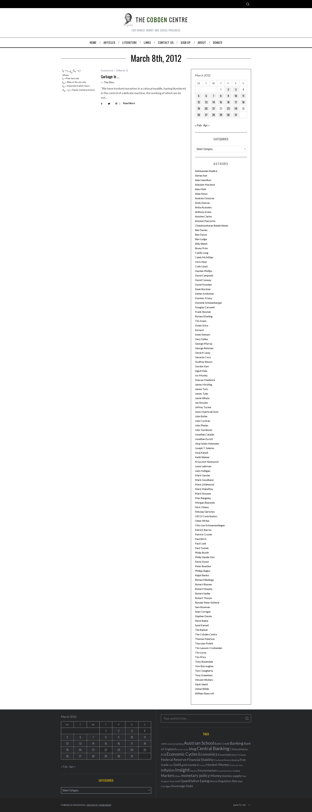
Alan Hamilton (203, 180)
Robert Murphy (203, 588)
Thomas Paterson (205, 638)
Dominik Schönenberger (208, 302)
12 (199, 102)
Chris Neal (201, 261)
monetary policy (195, 775)
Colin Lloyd (201, 266)
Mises (178, 776)
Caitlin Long (201, 252)
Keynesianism (207, 770)
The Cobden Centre (206, 634)
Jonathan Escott (204, 438)
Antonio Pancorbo (205, 220)
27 (206, 115)
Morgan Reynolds (205, 502)
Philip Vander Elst (204, 557)
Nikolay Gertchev (205, 511)
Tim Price (109, 82)
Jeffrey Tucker (203, 407)
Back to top (239, 805)
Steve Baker (201, 620)
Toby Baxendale (204, 661)
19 (199, 108)
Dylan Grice (201, 325)
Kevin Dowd (202, 561)
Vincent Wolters (204, 679)
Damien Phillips (203, 270)
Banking (236, 743)
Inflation (168, 770)
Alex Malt (200, 189)
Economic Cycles (182, 754)
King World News (224, 771)
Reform (214, 781)
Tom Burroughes (204, 666)
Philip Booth (202, 552)
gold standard (190, 765)
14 (213, 102)
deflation (243, 749)
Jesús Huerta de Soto (206, 411)
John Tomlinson (203, 429)
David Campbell (204, 275)
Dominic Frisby (203, 298)
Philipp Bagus (202, 570)
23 (228, 108)
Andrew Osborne (204, 198)
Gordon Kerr (202, 366)
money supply (232, 776)
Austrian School (199, 743)
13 (206, 102)
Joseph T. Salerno (204, 448)
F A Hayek (241, 755)
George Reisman (204, 348)
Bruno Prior (201, 248)
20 (206, 108)
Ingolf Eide (201, 370)
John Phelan (201, 425)
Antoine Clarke (203, 216)
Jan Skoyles (201, 402)
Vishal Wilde (202, 688)
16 (228, 102)
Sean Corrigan (203, 611)
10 (236, 96)
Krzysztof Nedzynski (207, 461)
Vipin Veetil (201, 684)
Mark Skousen (203, 493)
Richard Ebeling (204, 316)
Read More (129, 103)
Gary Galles (201, 339)
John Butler (201, 416)
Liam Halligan (202, 470)
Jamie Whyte (202, 398)
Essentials (224, 754)
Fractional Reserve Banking (226, 760)
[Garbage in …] (78, 81)
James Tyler (201, 393)
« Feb (198, 125)
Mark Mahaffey (204, 488)
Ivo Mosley (201, 375)
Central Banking (213, 748)
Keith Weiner (202, 457)
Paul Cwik (200, 543)
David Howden (203, 284)
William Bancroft (204, 693)
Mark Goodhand (204, 479)
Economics (107, 70)
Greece (202, 765)
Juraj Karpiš (201, 452)
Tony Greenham (204, 675)
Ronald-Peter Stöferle (207, 602)
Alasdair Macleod (205, 184)
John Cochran (202, 420)
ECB (163, 754)
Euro (234, 754)
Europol (199, 329)
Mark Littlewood (204, 484)
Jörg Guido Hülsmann (207, 443)
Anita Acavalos (203, 207)
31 (236, 115)
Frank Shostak (203, 311)
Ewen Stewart (202, 334)
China (234, 749)
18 (243, 102)
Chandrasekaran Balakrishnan (211, 225)
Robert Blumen (203, 584)
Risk (234, 781)
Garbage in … (110, 76)
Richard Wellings (204, 579)
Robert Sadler (202, 593)
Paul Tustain (202, 547)
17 (236, 102)
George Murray (203, 343)
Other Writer (202, 520)
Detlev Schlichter (204, 293)
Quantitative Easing (194, 781)
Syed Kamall (202, 625)
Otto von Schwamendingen (210, 525)
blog (192, 748)
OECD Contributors (206, 516)
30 (228, 115)
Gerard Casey (202, 352)
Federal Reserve (174, 759)
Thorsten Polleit (204, 643)
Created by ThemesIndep (98, 805)
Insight (182, 770)
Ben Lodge (201, 239)
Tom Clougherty (204, 670)
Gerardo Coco (203, 357)
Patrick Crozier (203, 534)
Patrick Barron (203, 529)
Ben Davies (201, 230)
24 (235, 108)
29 (221, 115)
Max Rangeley (203, 498)
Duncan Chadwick (205, 379)
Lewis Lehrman (203, 466)
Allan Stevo (201, 193)
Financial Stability (200, 759)
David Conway (203, 279)
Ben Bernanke (182, 749)
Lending (236, 771)
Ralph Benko (202, 575)
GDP (171, 765)
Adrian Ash (201, 175)
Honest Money (217, 765)
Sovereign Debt (182, 786)
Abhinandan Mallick (206, 170)
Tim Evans (201, 320)
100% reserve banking (172, 743)
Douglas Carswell (204, 307)
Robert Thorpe (203, 597)
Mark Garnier (202, 475)
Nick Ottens (202, 507)
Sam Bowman (202, 607)
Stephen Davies (203, 616)
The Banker (201, 629)
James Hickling (203, 384)
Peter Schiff (175, 781)
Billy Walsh (201, 243)
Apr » (206, 125)
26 (198, 115)
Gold (177, 765)
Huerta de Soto (236, 765)
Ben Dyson (201, 234)
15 (221, 102)
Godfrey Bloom (203, 361)
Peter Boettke (203, 566)
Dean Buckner (203, 289)
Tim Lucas (200, 652)
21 (213, 108)
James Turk (201, 389)
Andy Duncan (202, 202)
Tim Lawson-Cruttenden (208, 647)
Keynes (193, 770)
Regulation (224, 781)
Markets (168, 775)
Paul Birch (200, 538)
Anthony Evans (203, 211)
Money (216, 775)
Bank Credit (222, 743)
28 (213, 115)
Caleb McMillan (204, 257)
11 (243, 96)
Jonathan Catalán (204, 434)
